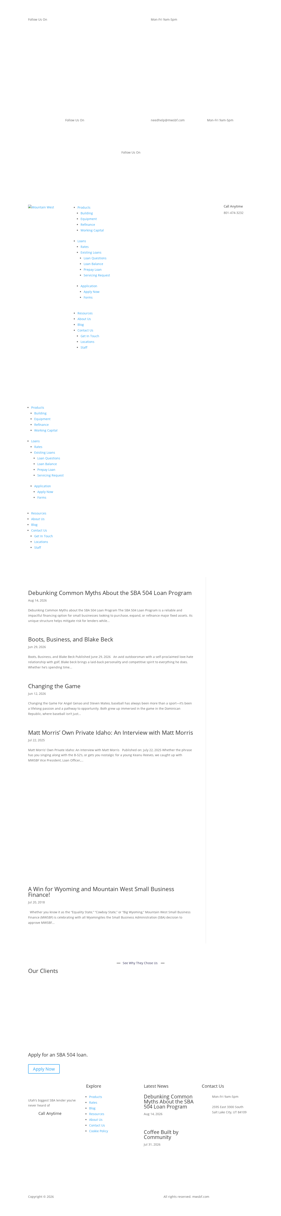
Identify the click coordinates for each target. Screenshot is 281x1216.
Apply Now (91, 292)
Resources (85, 313)
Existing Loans (91, 252)
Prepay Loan (93, 269)
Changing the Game (54, 686)
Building (87, 213)
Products (83, 207)
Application (89, 286)
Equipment (89, 219)
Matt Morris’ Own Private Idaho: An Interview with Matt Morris (110, 732)
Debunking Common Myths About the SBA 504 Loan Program (110, 593)
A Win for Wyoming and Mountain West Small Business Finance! (101, 892)
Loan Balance (93, 264)
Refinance (88, 224)
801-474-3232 (48, 1120)
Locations (87, 342)
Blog (80, 324)
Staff (84, 347)
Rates (85, 247)
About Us (84, 319)
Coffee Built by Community (161, 1134)
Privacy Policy (221, 1197)
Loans (81, 241)
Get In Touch (90, 336)
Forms (88, 297)
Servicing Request (97, 275)
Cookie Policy (98, 1131)
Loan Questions (95, 258)
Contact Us (85, 330)
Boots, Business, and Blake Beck (70, 639)
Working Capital (92, 230)
